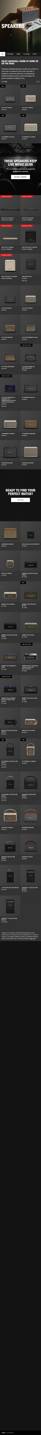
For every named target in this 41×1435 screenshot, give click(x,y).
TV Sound (26, 54)
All (3, 54)
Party (35, 54)
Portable (10, 54)
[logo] (7, 7)
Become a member (20, 177)
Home (18, 54)
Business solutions (32, 4)
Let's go (20, 500)
